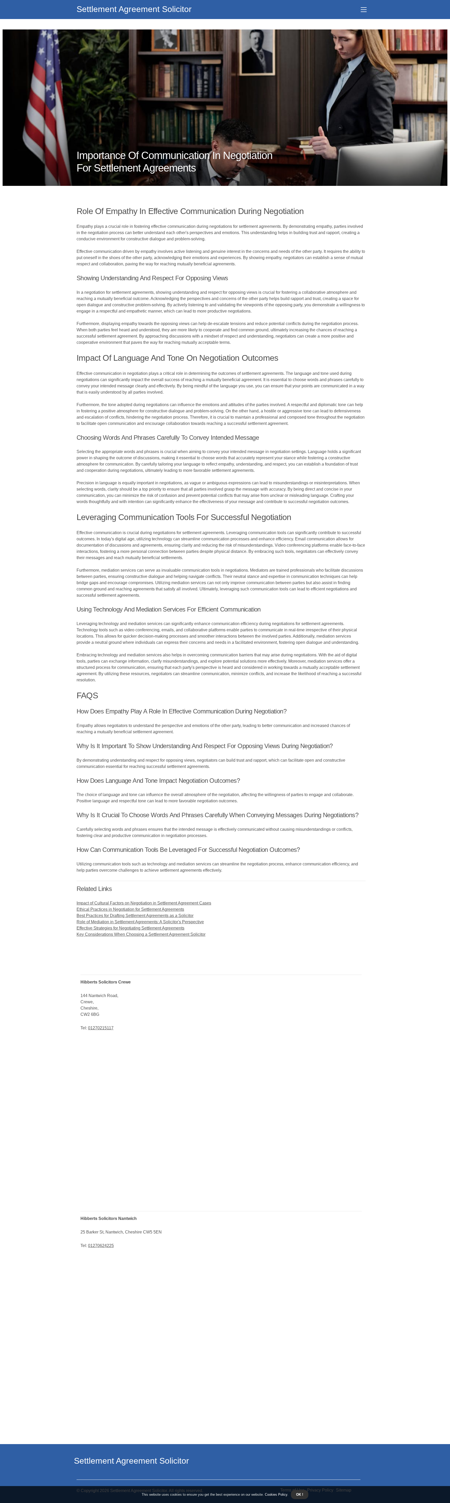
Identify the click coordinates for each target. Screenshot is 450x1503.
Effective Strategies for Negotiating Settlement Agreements (130, 928)
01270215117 (101, 1028)
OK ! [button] (299, 1494)
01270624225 (101, 1245)
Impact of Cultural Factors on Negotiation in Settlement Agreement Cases (144, 903)
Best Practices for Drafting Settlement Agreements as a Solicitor (135, 915)
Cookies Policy (275, 1494)
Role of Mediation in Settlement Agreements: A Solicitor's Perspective (140, 922)
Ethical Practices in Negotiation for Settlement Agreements (130, 909)
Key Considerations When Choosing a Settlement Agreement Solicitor (141, 934)
